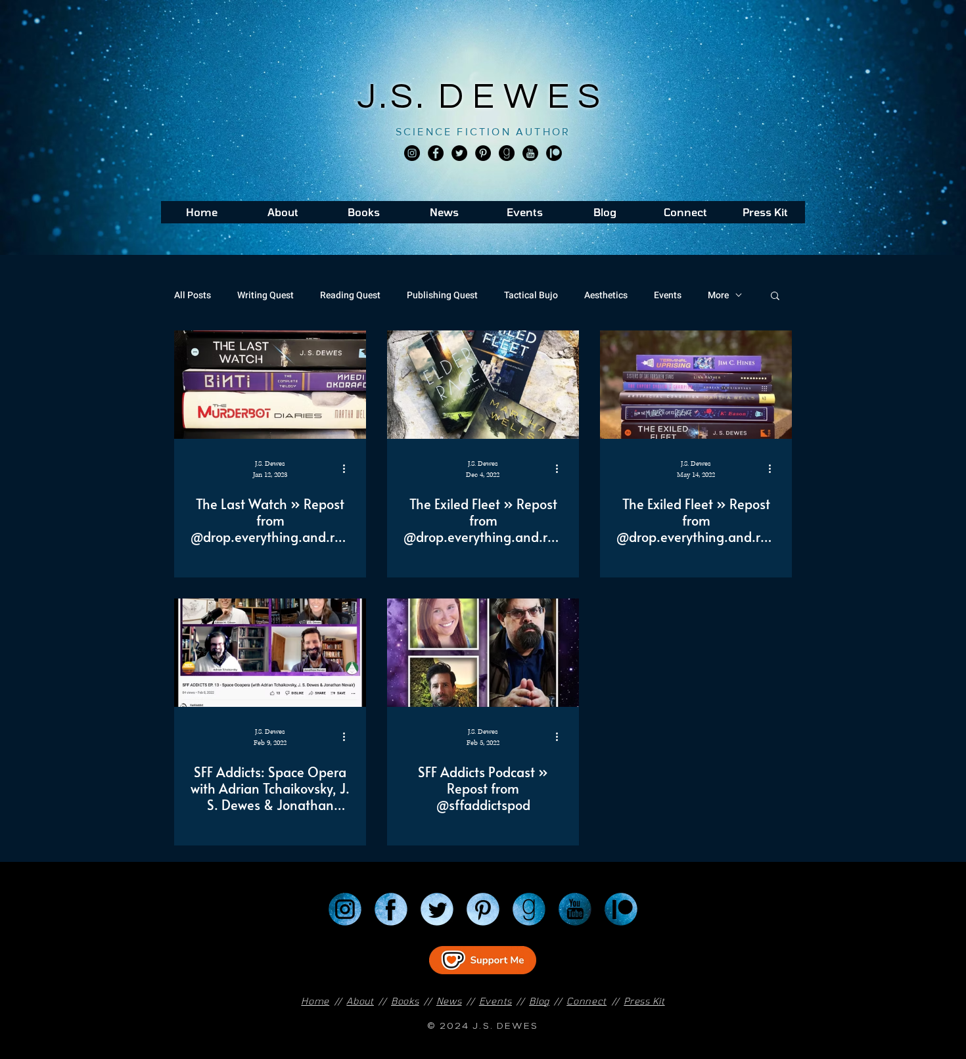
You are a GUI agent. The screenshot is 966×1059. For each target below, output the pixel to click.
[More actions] (348, 468)
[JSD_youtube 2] (530, 153)
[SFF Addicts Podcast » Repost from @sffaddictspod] (483, 652)
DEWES (523, 97)
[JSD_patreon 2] (554, 153)
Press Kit (644, 1000)
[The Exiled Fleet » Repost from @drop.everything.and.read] (483, 384)
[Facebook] (436, 153)
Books (405, 1000)
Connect (586, 1000)
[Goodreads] (507, 153)
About (360, 1000)
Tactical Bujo (531, 295)
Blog (539, 1000)
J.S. (398, 97)
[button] (775, 297)
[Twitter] (459, 153)
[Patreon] (621, 909)
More (718, 295)
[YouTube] (575, 909)
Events (667, 295)
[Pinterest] (483, 153)
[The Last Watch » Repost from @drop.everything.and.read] (270, 384)
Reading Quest (350, 295)
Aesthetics (606, 295)
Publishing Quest (442, 295)
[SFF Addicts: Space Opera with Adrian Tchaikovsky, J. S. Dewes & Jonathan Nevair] (270, 652)
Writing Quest (265, 295)
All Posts (192, 295)
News (449, 1000)
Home (315, 1000)
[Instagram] (412, 153)
